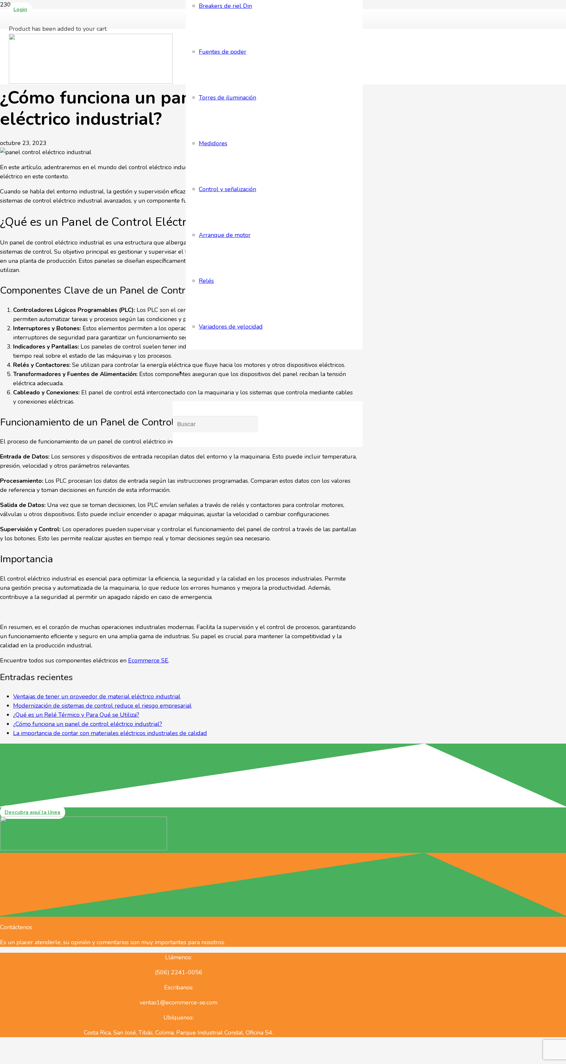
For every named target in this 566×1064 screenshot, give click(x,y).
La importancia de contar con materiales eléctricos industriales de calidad (110, 733)
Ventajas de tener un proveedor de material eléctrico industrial (96, 696)
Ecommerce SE (148, 660)
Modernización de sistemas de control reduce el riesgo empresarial (102, 706)
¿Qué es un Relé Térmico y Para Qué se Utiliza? (76, 715)
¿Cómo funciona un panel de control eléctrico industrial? (87, 724)
